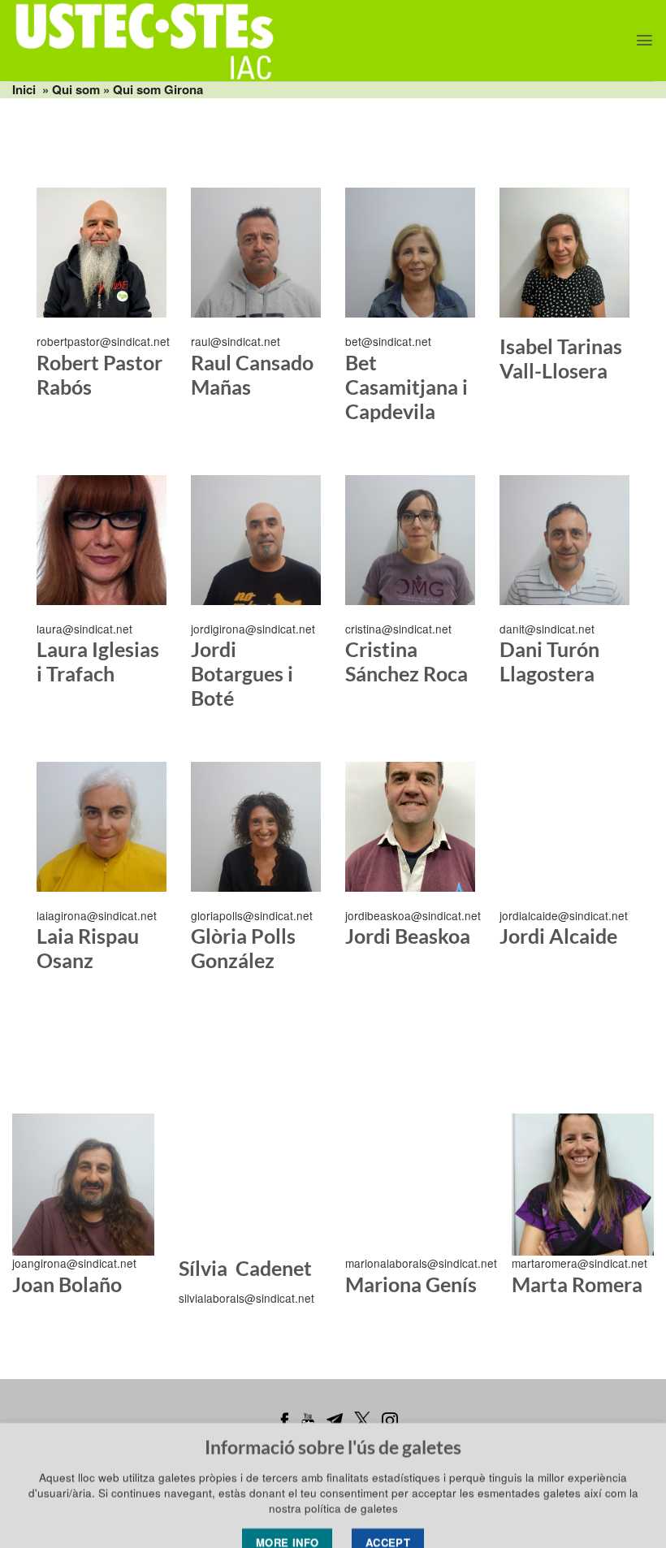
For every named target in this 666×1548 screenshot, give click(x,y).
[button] (644, 40)
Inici (24, 89)
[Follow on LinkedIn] (52, 429)
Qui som (76, 89)
